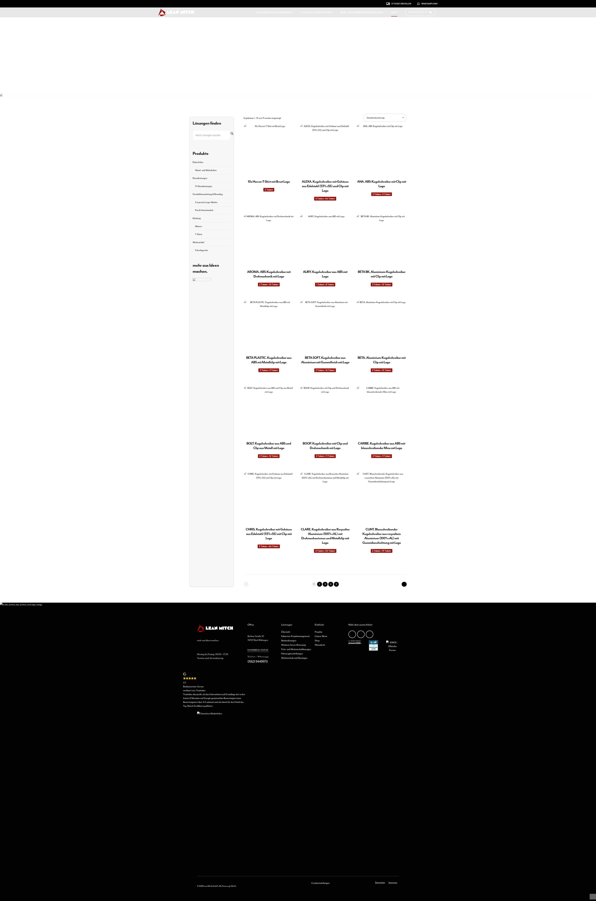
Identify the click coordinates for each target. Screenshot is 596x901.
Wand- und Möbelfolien (206, 170)
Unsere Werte (321, 636)
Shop (394, 12)
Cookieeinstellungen (320, 883)
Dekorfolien (198, 162)
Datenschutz (380, 882)
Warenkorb (320, 644)
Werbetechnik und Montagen (294, 658)
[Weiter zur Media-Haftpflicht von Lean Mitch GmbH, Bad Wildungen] (373, 649)
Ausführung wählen (268, 204)
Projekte (318, 631)
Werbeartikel (198, 242)
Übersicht (285, 631)
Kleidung (197, 218)
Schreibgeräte (201, 250)
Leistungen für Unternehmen (274, 12)
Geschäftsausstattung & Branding (208, 194)
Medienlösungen (288, 640)
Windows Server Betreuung (293, 644)
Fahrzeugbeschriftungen (292, 653)
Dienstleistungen (200, 178)
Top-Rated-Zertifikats (193, 706)
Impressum (392, 882)
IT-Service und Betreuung (316, 12)
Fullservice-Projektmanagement (295, 636)
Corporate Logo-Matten (206, 202)
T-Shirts (198, 234)
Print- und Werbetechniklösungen (361, 12)
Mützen (198, 226)
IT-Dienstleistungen (203, 186)
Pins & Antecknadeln (204, 210)
